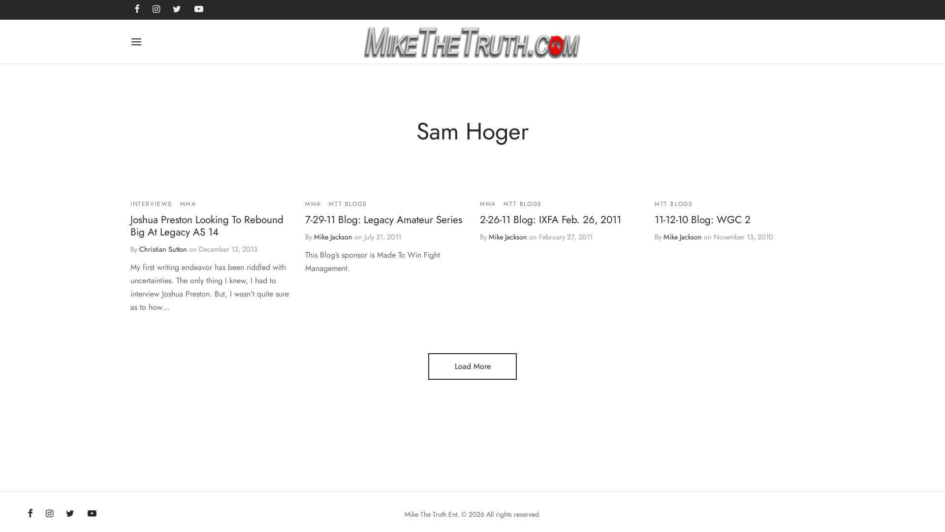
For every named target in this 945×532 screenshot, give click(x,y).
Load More (473, 366)
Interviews (151, 204)
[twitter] (70, 514)
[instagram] (49, 514)
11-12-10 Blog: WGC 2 (703, 219)
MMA (188, 204)
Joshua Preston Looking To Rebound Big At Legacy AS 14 (207, 225)
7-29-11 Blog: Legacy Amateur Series (383, 219)
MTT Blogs (348, 204)
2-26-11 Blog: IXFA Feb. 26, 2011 (550, 219)
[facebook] (30, 514)
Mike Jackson (333, 237)
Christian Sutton (163, 249)
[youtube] (92, 514)
